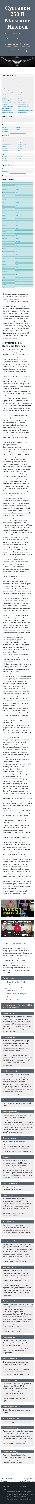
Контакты (21, 50)
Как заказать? (22, 39)
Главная (10, 39)
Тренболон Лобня (12, 999)
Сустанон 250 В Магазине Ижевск (17, 17)
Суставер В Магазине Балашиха (15, 362)
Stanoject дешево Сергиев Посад (19, 1499)
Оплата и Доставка (12, 44)
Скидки (26, 44)
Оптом (12, 50)
